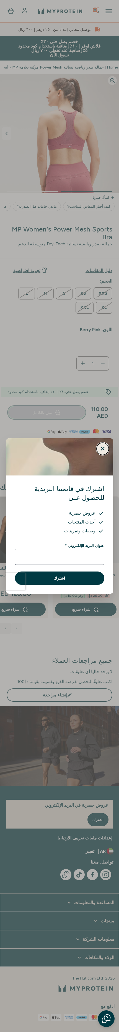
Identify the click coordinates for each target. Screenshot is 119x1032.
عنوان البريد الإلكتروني (84, 545)
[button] (106, 1018)
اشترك (59, 578)
